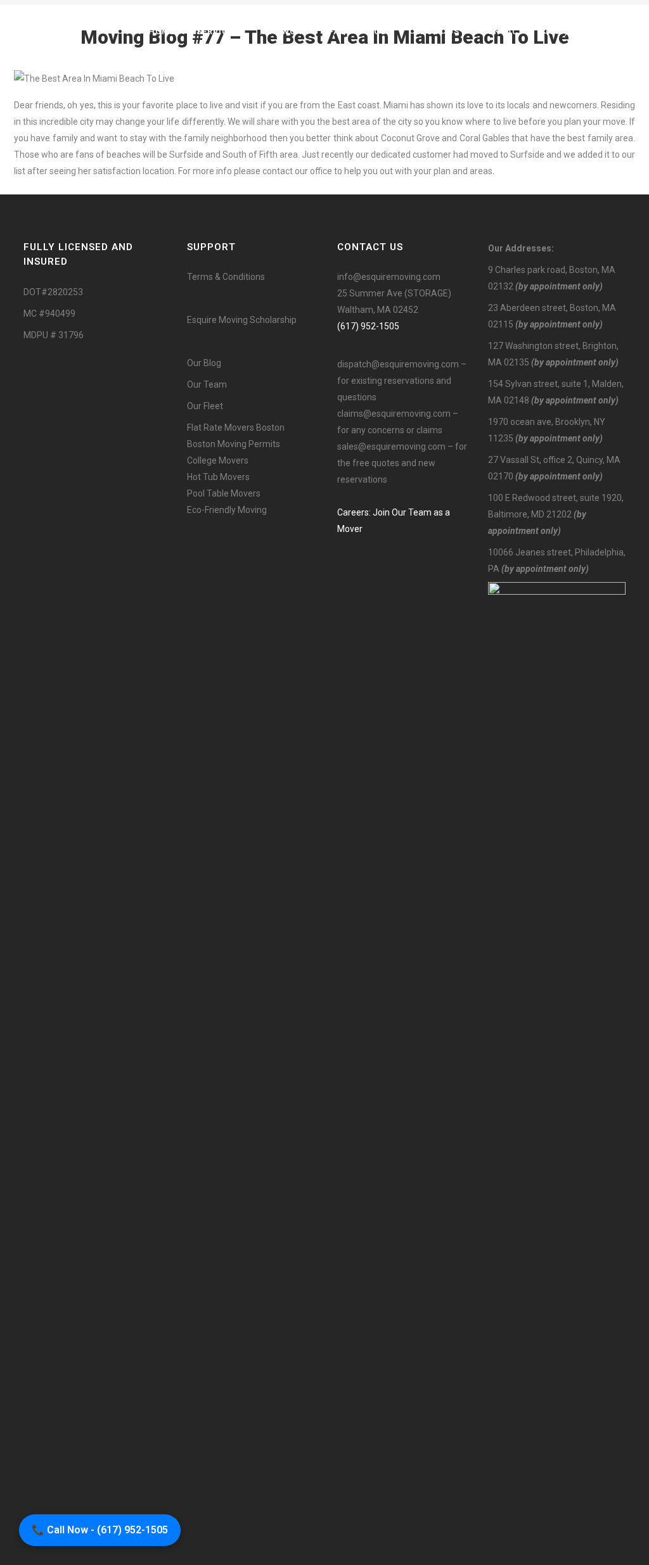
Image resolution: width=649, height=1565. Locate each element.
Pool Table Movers (223, 493)
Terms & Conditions (226, 277)
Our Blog (204, 363)
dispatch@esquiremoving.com (398, 364)
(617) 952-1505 (368, 326)
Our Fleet (205, 406)
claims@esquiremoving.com (394, 414)
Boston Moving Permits (233, 444)
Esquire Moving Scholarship (242, 320)
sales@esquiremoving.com (391, 446)
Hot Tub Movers (218, 477)
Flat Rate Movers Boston (236, 427)
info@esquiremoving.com (388, 277)
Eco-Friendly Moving (227, 510)
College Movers (217, 460)
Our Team (207, 384)
